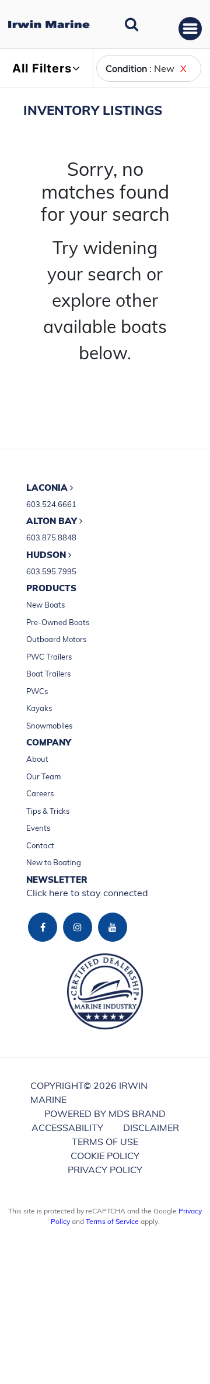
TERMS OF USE (105, 1141)
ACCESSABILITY (67, 1127)
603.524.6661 (51, 504)
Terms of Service (112, 1221)
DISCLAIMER (151, 1127)
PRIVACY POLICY (105, 1169)
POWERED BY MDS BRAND (105, 1113)
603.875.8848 (51, 537)
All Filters (42, 68)
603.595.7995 (51, 571)
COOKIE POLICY (105, 1155)
